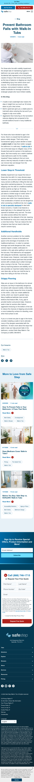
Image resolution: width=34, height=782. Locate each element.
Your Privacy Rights (6, 703)
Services (3, 670)
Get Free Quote (8, 7)
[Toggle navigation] (30, 11)
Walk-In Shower (8, 421)
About (3, 665)
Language (4, 719)
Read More (6, 413)
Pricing (6, 462)
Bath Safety (7, 417)
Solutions (4, 652)
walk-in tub (26, 146)
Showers (3, 661)
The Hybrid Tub (16, 462)
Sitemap (3, 712)
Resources (4, 674)
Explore (3, 656)
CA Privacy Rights (6, 698)
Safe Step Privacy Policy (21, 611)
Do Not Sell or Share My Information (11, 701)
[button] (33, 768)
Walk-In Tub (6, 350)
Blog (18, 19)
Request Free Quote (17, 621)
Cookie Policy (4, 710)
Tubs (2, 647)
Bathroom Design (19, 510)
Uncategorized (19, 417)
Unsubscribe (4, 714)
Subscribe (17, 555)
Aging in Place (24, 506)
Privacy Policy (5, 705)
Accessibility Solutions (10, 506)
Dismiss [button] (17, 780)
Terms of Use (4, 707)
